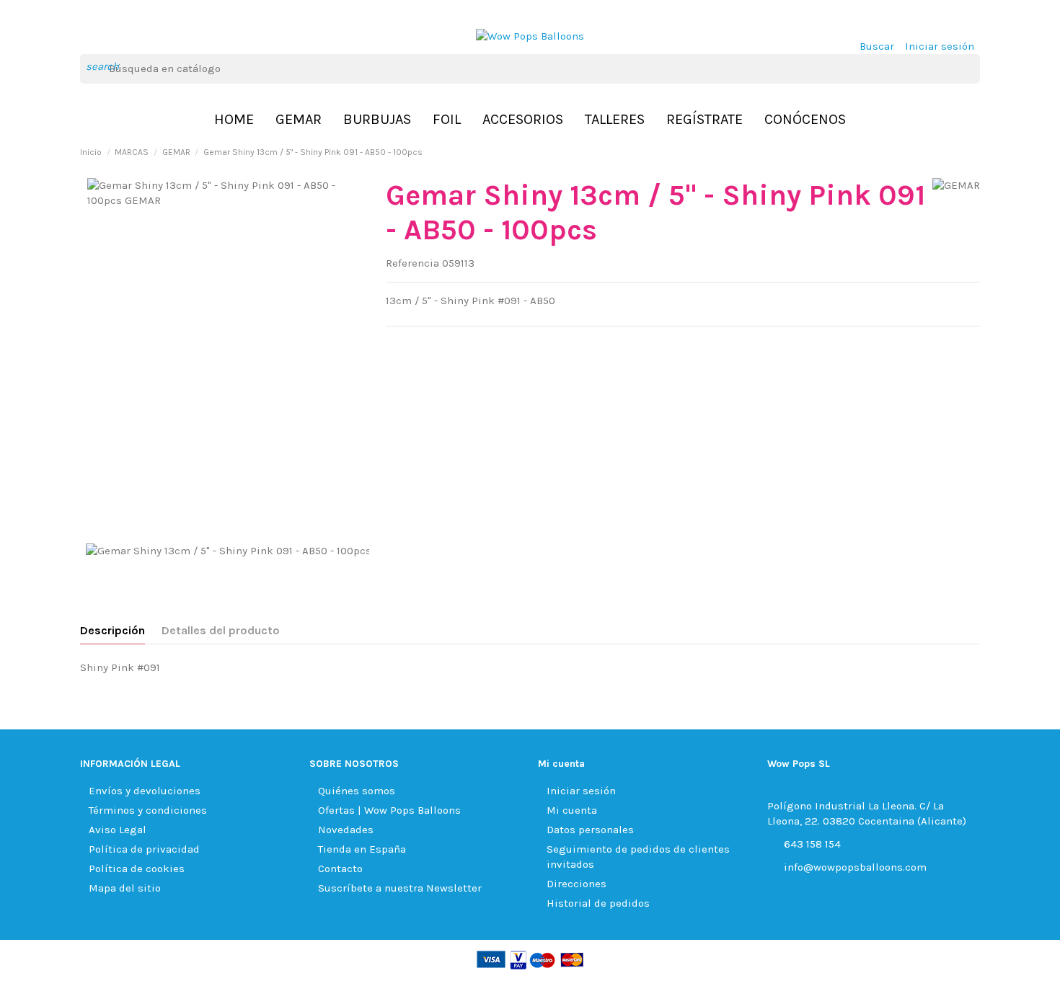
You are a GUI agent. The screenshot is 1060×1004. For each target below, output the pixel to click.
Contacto (340, 868)
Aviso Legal (117, 829)
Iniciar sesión (581, 790)
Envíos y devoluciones (144, 790)
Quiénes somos (356, 790)
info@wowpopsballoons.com (855, 867)
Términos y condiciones (148, 810)
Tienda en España (362, 849)
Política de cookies (137, 868)
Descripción (112, 630)
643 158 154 (812, 844)
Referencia (412, 263)
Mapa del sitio (125, 887)
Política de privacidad (144, 849)
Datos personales (590, 829)
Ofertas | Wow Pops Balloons (389, 810)
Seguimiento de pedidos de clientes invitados (638, 857)
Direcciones (576, 883)
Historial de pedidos (598, 903)
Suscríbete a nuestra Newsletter (400, 887)
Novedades (346, 829)
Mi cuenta (572, 810)
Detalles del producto (221, 630)
